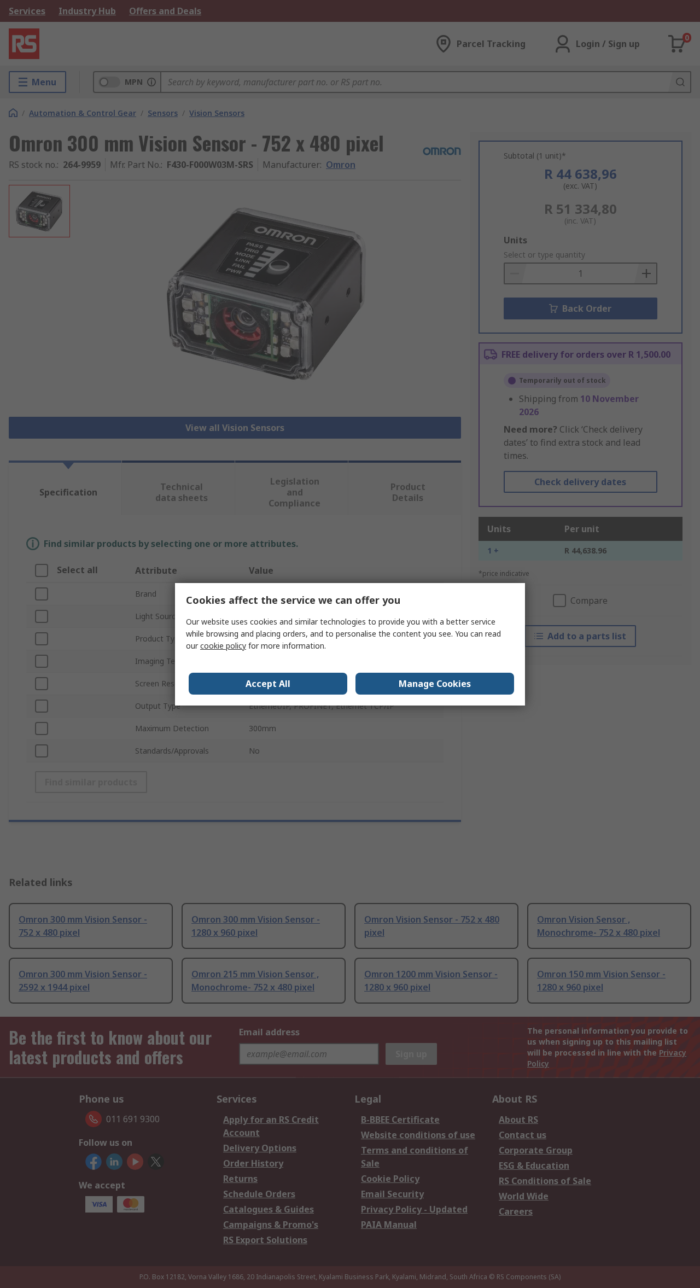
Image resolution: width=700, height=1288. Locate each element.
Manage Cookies (435, 684)
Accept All (268, 684)
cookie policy (223, 645)
